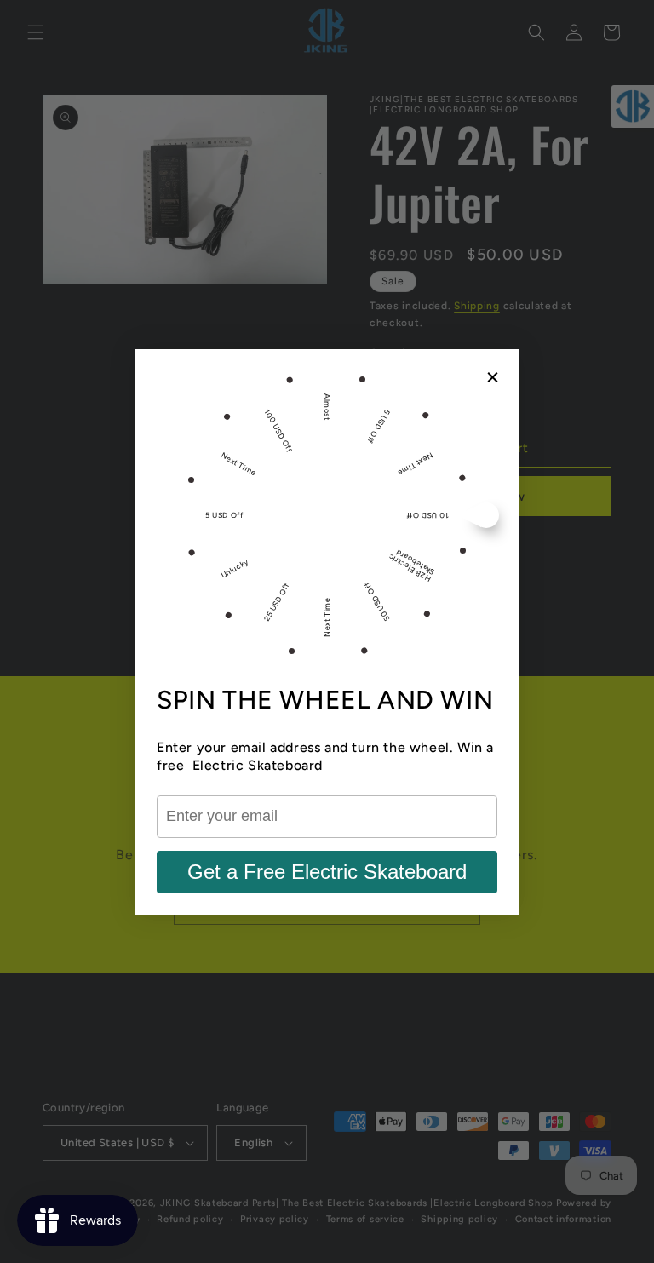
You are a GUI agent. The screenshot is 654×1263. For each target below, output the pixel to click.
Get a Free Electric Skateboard (327, 871)
